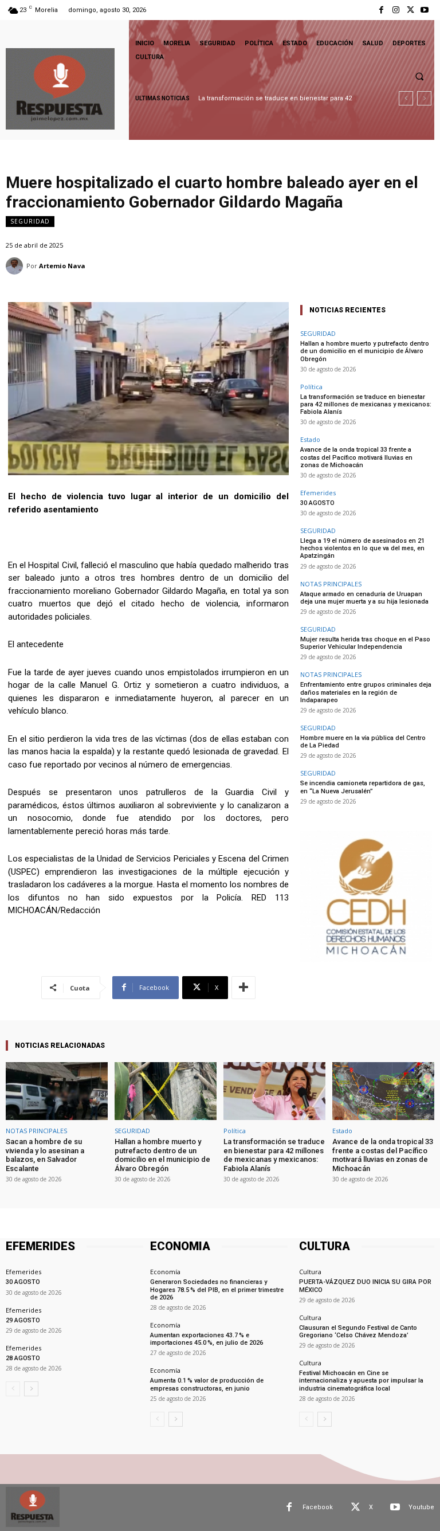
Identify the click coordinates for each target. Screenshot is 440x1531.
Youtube (421, 1507)
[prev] (406, 98)
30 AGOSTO (317, 503)
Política (311, 386)
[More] (243, 987)
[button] (419, 76)
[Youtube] (425, 10)
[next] (424, 98)
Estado (310, 439)
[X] (410, 10)
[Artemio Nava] (16, 266)
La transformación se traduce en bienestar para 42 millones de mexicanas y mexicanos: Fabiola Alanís (365, 404)
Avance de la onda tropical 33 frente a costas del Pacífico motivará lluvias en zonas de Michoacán (356, 457)
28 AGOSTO (23, 1358)
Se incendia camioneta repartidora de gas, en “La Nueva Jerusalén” (362, 787)
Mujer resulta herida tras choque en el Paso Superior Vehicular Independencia (365, 643)
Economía (165, 1271)
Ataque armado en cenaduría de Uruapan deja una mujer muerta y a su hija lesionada (364, 597)
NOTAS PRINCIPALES (331, 584)
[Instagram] (395, 10)
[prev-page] (13, 1388)
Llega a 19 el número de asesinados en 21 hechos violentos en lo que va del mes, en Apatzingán (362, 548)
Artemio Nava (62, 265)
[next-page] (31, 1388)
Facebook (317, 1507)
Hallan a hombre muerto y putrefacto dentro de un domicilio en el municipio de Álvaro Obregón (364, 351)
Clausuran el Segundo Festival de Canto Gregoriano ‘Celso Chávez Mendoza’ (358, 1331)
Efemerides (318, 493)
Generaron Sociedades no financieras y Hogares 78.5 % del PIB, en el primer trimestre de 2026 (217, 1289)
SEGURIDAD (30, 221)
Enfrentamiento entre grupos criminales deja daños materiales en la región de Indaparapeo (365, 692)
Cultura (310, 1271)
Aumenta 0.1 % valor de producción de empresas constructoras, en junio (207, 1384)
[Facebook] (381, 10)
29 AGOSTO (23, 1320)
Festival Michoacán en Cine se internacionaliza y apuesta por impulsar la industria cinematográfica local (361, 1380)
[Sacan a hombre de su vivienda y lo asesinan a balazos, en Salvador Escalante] (57, 1091)
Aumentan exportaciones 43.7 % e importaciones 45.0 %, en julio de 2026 (206, 1339)
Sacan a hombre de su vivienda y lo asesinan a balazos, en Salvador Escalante (45, 1155)
